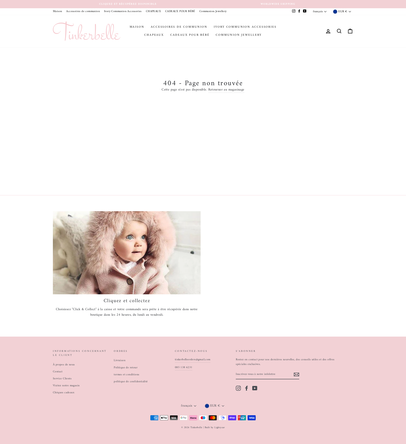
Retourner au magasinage (226, 90)
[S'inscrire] (296, 374)
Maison (57, 11)
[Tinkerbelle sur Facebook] (246, 388)
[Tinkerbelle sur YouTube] (254, 388)
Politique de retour (125, 367)
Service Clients (62, 378)
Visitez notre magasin (66, 385)
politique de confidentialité (131, 381)
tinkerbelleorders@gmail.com (192, 359)
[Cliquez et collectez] (127, 252)
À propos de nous (64, 364)
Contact (58, 371)
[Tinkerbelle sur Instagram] (238, 388)
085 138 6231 (183, 367)
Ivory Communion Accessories (123, 11)
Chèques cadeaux (63, 392)
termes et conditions (126, 374)
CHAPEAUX (153, 11)
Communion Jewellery (213, 11)
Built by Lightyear (215, 427)
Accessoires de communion (83, 11)
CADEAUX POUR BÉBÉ (180, 11)
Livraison (119, 360)
